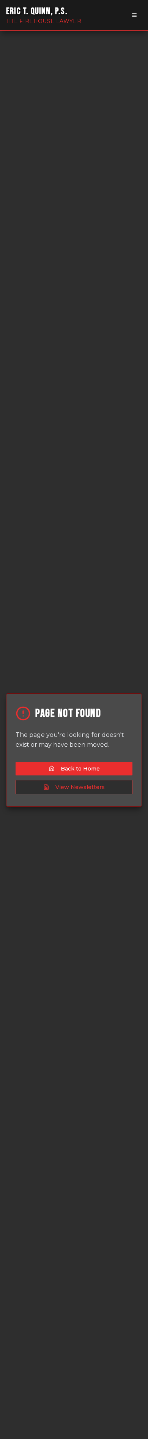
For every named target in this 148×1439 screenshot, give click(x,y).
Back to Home (80, 768)
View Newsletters (80, 787)
